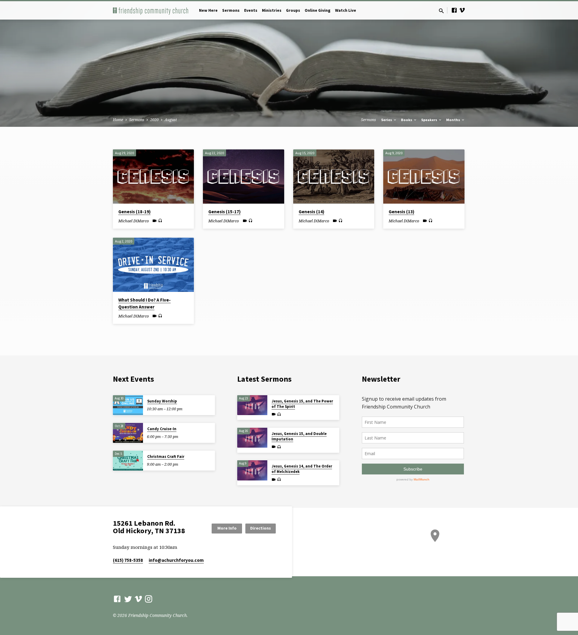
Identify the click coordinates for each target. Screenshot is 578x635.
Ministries (271, 10)
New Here (208, 10)
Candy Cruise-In (161, 428)
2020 (154, 119)
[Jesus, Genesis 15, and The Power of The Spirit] (252, 405)
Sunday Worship (162, 401)
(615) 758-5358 (128, 560)
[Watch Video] (154, 220)
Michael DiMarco (133, 221)
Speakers (429, 119)
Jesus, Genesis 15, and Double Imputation (299, 436)
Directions (260, 528)
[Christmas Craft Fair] (128, 461)
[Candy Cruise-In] (128, 433)
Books (407, 119)
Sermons (231, 10)
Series (387, 119)
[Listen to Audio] (160, 221)
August (171, 119)
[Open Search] (441, 10)
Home (118, 119)
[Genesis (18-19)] (153, 176)
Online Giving (318, 10)
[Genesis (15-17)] (243, 176)
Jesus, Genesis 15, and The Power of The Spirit (302, 404)
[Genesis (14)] (333, 176)
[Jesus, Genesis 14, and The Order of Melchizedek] (252, 470)
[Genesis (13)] (423, 176)
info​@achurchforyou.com (176, 560)
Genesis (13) (401, 211)
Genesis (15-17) (224, 211)
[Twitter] (128, 599)
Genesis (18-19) (134, 211)
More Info (227, 528)
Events (250, 10)
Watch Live (345, 10)
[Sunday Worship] (128, 405)
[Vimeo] (462, 10)
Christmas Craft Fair (165, 456)
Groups (293, 10)
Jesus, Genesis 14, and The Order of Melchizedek (302, 469)
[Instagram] (148, 599)
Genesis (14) (311, 211)
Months (453, 119)
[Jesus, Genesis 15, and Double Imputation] (252, 438)
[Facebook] (454, 10)
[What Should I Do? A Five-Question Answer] (153, 265)
